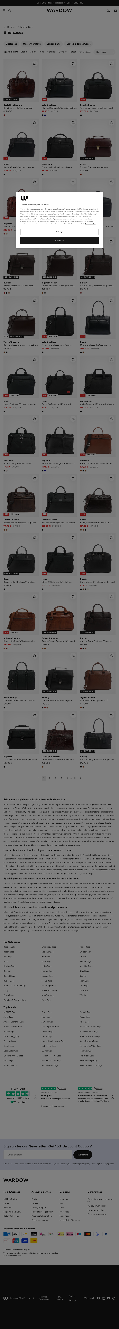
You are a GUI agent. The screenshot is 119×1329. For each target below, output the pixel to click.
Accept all (59, 240)
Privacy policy (90, 224)
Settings (59, 232)
